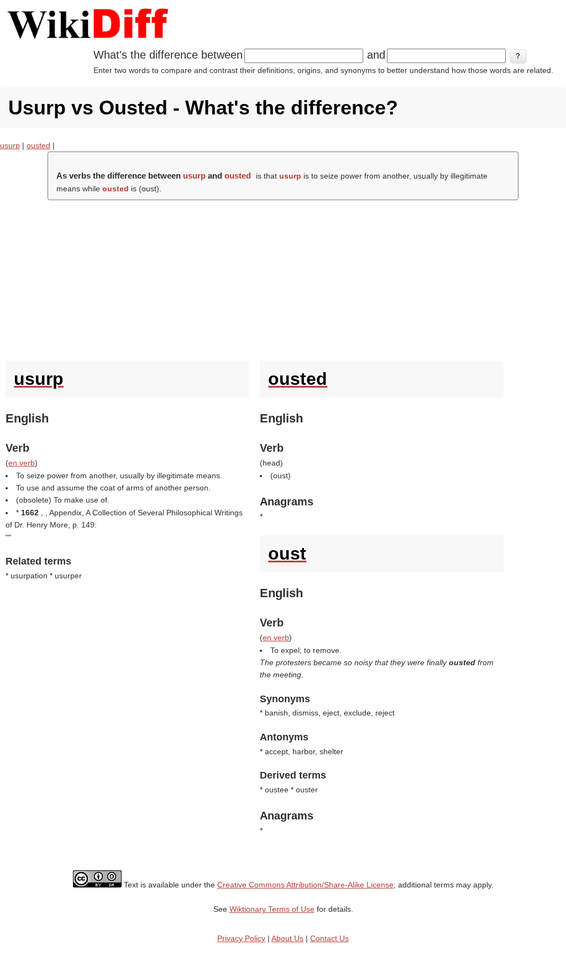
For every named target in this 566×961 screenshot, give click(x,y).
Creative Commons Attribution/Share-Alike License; (306, 884)
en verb (21, 462)
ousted (38, 145)
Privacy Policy (241, 938)
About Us (287, 938)
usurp (10, 145)
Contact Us (329, 938)
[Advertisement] (283, 277)
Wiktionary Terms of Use (272, 909)
